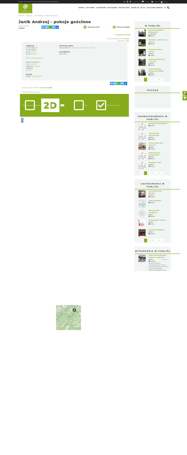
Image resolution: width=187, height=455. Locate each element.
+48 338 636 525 (36, 76)
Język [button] (147, 1)
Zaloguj (165, 1)
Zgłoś (126, 38)
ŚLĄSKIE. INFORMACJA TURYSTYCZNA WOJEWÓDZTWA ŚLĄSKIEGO (39, 1)
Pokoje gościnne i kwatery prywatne (82, 48)
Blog (143, 7)
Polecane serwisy (155, 7)
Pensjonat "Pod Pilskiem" (158, 123)
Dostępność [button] (136, 1)
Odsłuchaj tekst (93, 27)
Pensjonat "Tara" (155, 162)
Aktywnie (90, 7)
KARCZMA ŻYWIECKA (156, 230)
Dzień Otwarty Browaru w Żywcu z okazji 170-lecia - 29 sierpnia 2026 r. (158, 257)
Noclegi (28, 70)
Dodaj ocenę (47, 87)
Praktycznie (124, 7)
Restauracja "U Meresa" (157, 220)
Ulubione (156, 1)
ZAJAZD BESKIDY (155, 201)
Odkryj (81, 7)
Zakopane (153, 101)
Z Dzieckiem (101, 7)
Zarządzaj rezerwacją (122, 34)
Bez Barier (112, 7)
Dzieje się (135, 7)
